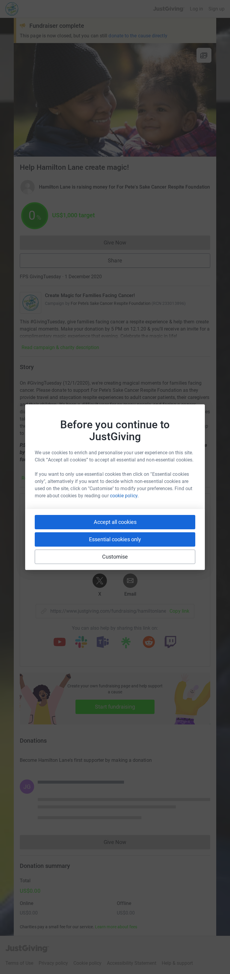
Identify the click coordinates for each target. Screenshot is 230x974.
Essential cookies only (115, 539)
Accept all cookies (115, 522)
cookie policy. (124, 496)
